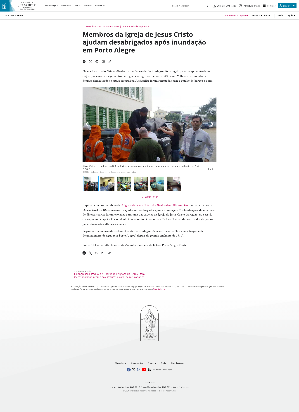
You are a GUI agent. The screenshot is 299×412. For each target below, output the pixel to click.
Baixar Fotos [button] (151, 197)
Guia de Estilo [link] (159, 289)
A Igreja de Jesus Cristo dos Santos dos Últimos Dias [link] (154, 205)
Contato (268, 15)
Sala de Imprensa (14, 15)
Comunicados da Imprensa (235, 15)
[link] (84, 253)
